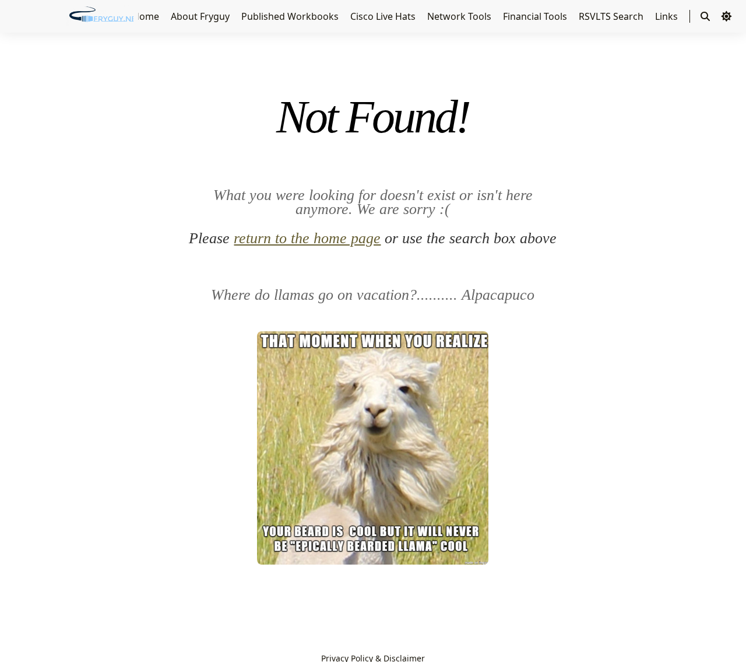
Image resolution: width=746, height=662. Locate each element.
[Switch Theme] (726, 16)
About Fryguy (201, 16)
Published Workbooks (291, 16)
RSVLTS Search (612, 16)
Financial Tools (536, 16)
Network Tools (460, 16)
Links (667, 16)
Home (146, 16)
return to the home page (307, 238)
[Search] (705, 16)
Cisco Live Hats (384, 16)
